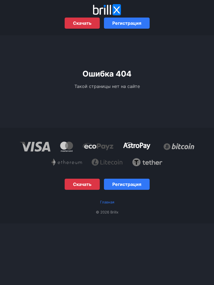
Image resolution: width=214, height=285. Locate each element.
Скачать (82, 23)
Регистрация (126, 23)
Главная (107, 202)
